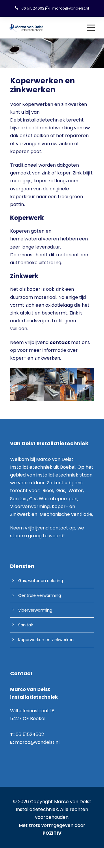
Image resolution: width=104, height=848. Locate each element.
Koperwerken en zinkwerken (46, 640)
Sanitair (25, 625)
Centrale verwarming (39, 595)
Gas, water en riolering (40, 581)
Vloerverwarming (35, 610)
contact (59, 528)
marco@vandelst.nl (70, 8)
